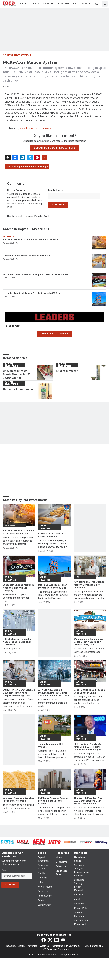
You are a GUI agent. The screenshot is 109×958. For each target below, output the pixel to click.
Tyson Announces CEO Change (50, 745)
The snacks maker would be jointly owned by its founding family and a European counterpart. (53, 595)
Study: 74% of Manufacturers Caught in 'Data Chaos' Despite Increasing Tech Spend (19, 693)
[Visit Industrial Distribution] (70, 842)
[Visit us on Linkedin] (56, 940)
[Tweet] (30, 157)
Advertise (32, 946)
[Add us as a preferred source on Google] (44, 157)
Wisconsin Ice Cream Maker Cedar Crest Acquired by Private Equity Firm (89, 642)
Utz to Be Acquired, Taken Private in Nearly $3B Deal (32, 293)
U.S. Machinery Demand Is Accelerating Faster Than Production (17, 642)
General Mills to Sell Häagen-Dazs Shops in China (90, 691)
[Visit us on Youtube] (63, 940)
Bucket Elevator (67, 371)
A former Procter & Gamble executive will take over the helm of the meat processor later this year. (52, 754)
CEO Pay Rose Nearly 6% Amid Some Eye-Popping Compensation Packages (87, 747)
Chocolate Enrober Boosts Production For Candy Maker (18, 374)
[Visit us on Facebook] (43, 940)
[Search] (105, 4)
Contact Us (57, 946)
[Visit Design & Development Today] (7, 842)
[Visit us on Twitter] (50, 940)
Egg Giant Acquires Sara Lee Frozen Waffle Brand (18, 799)
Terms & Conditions (93, 946)
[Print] (8, 157)
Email (4, 870)
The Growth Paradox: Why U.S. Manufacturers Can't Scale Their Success (88, 801)
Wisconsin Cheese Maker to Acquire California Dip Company (36, 274)
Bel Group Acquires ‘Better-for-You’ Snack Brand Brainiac (53, 801)
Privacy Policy (73, 946)
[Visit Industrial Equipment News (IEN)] (39, 841)
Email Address (56, 190)
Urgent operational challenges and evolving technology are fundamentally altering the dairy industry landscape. (90, 595)
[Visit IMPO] (54, 842)
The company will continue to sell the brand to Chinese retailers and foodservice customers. (88, 700)
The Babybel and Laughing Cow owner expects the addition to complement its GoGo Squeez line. (54, 811)
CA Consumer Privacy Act (56, 949)
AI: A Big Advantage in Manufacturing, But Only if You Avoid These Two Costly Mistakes (54, 693)
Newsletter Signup (15, 946)
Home (78, 577)
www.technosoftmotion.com (36, 128)
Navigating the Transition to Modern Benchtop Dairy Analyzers (89, 585)
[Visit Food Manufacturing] (23, 841)
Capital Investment (17, 55)
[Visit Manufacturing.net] (85, 842)
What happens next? (13, 648)
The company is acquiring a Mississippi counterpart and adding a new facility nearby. (52, 543)
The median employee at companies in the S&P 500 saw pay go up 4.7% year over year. (90, 756)
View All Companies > (54, 333)
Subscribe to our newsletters (54, 148)
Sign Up (10, 884)
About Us (44, 946)
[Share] (15, 157)
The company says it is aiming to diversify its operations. (18, 806)
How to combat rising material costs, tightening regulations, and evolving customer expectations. (18, 541)
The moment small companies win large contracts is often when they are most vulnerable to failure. (89, 811)
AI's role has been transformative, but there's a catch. (52, 702)
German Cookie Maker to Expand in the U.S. (27, 255)
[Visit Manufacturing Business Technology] (101, 842)
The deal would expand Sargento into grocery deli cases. (16, 597)
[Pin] (37, 157)
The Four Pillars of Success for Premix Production (31, 239)
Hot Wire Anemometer (18, 389)
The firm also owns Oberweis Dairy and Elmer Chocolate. (89, 650)
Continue (58, 204)
